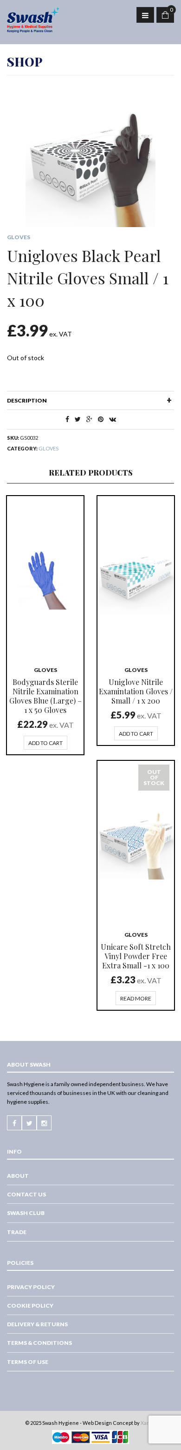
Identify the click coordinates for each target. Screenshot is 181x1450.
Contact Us (26, 1194)
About (18, 1175)
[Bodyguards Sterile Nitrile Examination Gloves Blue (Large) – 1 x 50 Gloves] (45, 576)
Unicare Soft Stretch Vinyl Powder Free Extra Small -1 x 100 (136, 956)
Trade (16, 1231)
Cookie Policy (30, 1305)
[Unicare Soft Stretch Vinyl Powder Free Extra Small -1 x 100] (135, 841)
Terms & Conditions (39, 1342)
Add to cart (45, 742)
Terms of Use (27, 1361)
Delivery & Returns (37, 1324)
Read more (135, 998)
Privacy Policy (31, 1286)
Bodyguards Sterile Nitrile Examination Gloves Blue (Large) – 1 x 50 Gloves (45, 696)
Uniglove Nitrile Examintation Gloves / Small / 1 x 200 (136, 691)
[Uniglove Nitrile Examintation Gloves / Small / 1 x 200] (135, 576)
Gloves (18, 237)
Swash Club (26, 1212)
